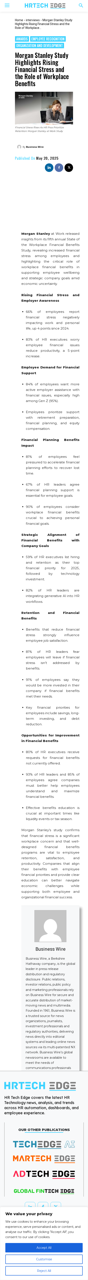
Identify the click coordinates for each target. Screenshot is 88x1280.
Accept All (44, 1248)
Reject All (44, 1271)
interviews (33, 20)
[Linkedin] (49, 167)
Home (19, 20)
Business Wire (35, 146)
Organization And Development (39, 45)
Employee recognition (48, 38)
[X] (69, 167)
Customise (44, 1259)
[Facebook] (59, 167)
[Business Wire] (20, 147)
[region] (44, 1243)
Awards (22, 38)
